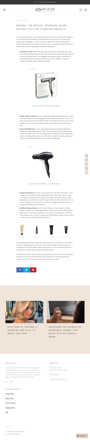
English (8, 427)
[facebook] (86, 168)
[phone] (86, 156)
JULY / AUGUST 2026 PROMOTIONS (45, 2)
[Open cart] (86, 10)
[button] (82, 436)
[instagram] (86, 164)
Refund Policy (9, 398)
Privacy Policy (9, 394)
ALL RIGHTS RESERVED (12, 434)
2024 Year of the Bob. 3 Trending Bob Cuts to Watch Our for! (22, 330)
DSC (6, 412)
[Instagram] (11, 381)
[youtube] (86, 172)
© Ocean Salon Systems (14, 431)
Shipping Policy (10, 408)
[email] (86, 160)
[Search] (81, 10)
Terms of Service (10, 403)
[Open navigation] (4, 10)
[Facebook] (6, 381)
